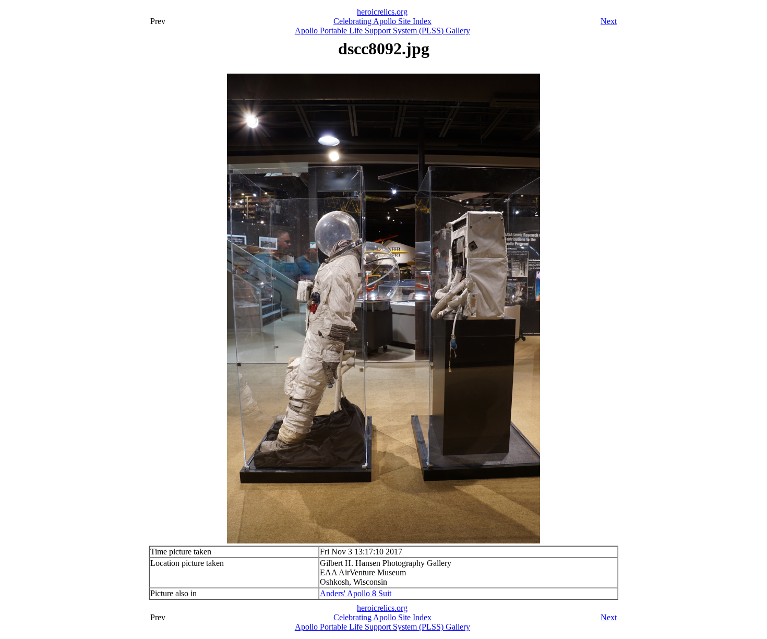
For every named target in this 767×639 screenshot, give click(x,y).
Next (609, 21)
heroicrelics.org (382, 11)
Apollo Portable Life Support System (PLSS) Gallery (382, 30)
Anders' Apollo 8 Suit (355, 593)
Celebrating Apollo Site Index (382, 21)
